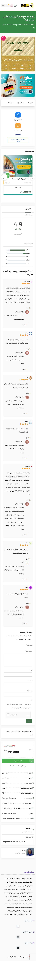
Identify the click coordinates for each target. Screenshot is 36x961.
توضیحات (30, 103)
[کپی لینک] (23, 842)
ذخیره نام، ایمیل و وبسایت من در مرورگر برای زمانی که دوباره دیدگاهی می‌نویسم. (19, 706)
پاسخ (27, 308)
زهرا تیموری (7, 183)
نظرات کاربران (20, 103)
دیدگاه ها (10, 103)
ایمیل (30, 680)
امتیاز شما (29, 645)
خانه (33, 24)
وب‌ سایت (29, 690)
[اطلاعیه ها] (11, 5)
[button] (18, 140)
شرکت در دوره (18, 761)
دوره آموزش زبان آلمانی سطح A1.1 (21, 179)
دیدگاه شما (28, 651)
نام (30, 670)
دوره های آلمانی (26, 24)
